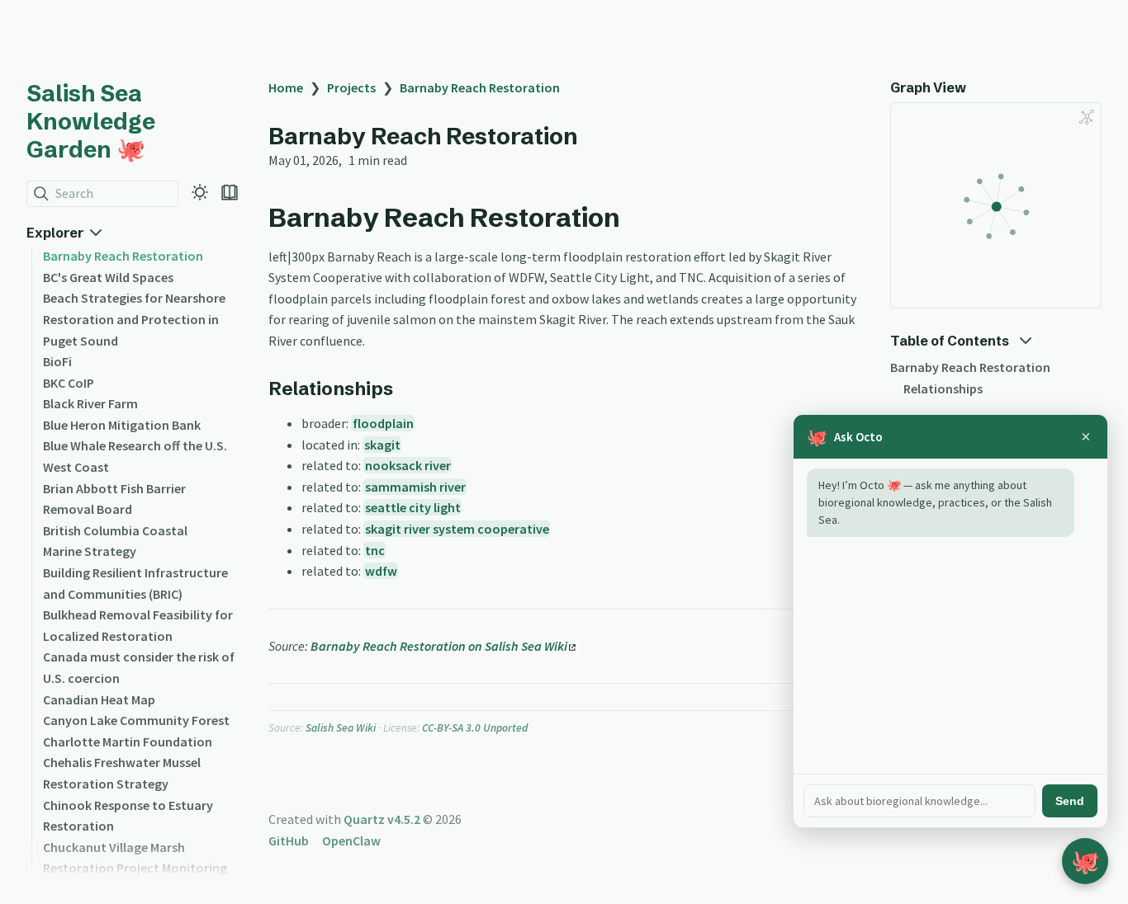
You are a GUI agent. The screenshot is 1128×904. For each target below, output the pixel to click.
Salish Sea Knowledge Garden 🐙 (90, 121)
